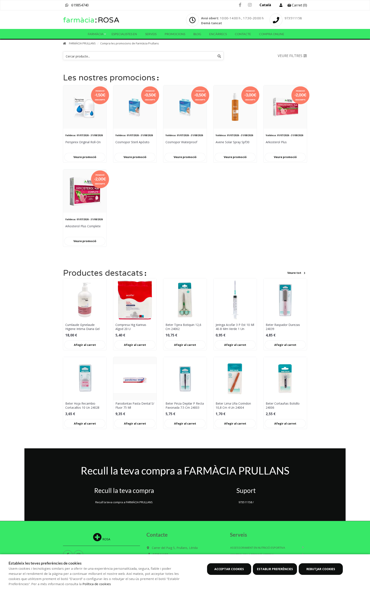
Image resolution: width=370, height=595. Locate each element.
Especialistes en (124, 34)
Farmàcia (95, 34)
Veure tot (294, 273)
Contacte (243, 34)
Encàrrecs (218, 34)
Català (265, 5)
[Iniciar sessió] (280, 5)
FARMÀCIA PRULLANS (82, 43)
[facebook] (240, 5)
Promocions (175, 34)
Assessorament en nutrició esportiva (257, 548)
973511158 (293, 18)
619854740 (79, 5)
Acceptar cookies (229, 569)
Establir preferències (275, 569)
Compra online (271, 34)
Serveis (151, 34)
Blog (197, 34)
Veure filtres (290, 55)
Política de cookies (96, 584)
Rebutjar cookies (320, 569)
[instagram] (250, 5)
